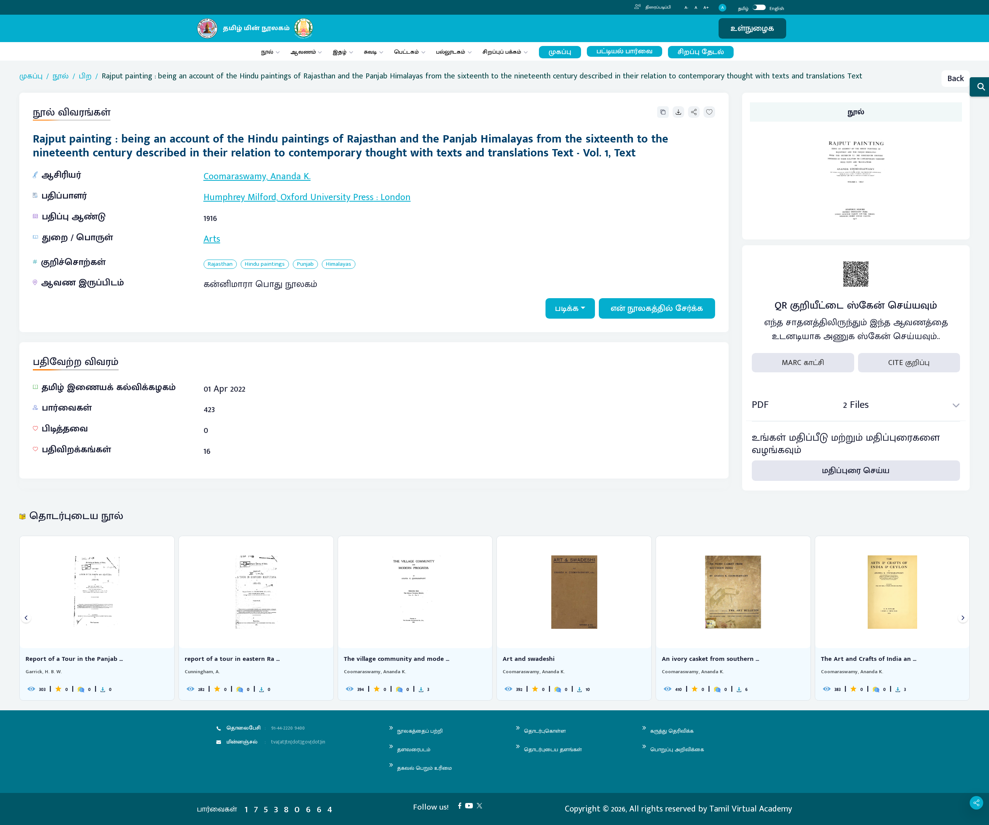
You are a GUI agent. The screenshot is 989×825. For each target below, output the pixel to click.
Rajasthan (220, 264)
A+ (706, 8)
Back (955, 78)
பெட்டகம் (406, 52)
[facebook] (461, 805)
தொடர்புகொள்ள (545, 731)
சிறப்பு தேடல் (701, 52)
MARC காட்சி (803, 362)
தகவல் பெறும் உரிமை (424, 768)
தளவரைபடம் (413, 749)
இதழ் (340, 52)
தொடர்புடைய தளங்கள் (553, 749)
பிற (85, 76)
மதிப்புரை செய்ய (856, 470)
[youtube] (471, 805)
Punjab (305, 264)
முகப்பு (560, 52)
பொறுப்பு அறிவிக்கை (677, 749)
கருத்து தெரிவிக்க (671, 731)
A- (686, 8)
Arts (212, 239)
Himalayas (338, 264)
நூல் (267, 52)
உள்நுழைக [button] (752, 28)
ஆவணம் (304, 52)
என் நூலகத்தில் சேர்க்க (657, 308)
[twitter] (481, 805)
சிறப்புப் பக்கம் (502, 52)
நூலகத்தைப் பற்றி (420, 731)
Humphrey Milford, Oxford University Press (289, 197)
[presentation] (26, 618)
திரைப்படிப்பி (657, 7)
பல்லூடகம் (450, 52)
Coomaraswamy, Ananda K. (257, 176)
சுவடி (370, 52)
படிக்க (567, 308)
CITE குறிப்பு (909, 362)
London (396, 197)
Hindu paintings (265, 264)
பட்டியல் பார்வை (624, 51)
